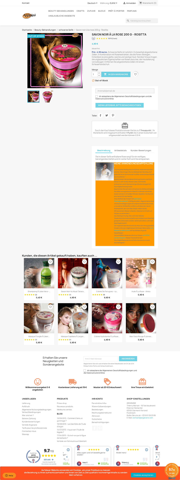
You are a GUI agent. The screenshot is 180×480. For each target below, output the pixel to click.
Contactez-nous (29, 431)
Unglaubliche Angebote (61, 16)
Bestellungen (97, 409)
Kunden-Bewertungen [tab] (141, 150)
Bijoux (101, 11)
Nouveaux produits (65, 406)
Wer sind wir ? (28, 415)
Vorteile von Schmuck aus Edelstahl (71, 441)
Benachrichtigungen (100, 422)
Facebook (94, 428)
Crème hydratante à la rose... (107, 336)
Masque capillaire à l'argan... (73, 336)
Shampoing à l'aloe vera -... (39, 291)
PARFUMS (132, 11)
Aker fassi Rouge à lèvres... (141, 336)
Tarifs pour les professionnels (34, 428)
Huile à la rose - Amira (141, 291)
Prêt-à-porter (116, 11)
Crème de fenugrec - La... (107, 291)
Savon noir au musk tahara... (73, 291)
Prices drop (62, 403)
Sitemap (25, 434)
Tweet (106, 115)
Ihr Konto (97, 398)
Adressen (96, 416)
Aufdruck (26, 406)
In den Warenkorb (116, 74)
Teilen (100, 115)
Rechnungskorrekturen (102, 413)
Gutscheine (97, 419)
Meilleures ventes (64, 409)
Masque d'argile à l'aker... (39, 336)
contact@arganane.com (143, 418)
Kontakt (26, 3)
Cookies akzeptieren (143, 475)
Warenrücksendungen (101, 406)
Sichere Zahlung (29, 418)
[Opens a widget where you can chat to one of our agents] (9, 476)
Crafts (80, 11)
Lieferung (26, 403)
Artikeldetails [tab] (120, 150)
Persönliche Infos (99, 403)
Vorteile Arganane (29, 425)
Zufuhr (91, 11)
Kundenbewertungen (31, 421)
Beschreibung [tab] (103, 150)
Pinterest (112, 115)
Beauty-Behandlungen (61, 11)
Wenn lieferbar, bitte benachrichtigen (119, 105)
